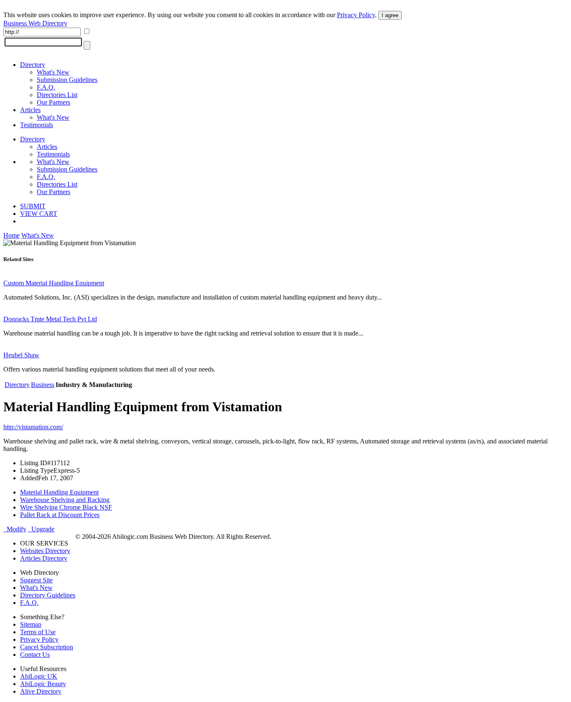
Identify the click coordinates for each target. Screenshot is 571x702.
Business (42, 384)
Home (11, 235)
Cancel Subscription (46, 647)
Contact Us (35, 654)
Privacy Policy (356, 14)
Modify (14, 529)
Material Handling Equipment (59, 492)
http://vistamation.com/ (33, 426)
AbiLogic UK (38, 676)
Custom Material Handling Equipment (53, 283)
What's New (53, 72)
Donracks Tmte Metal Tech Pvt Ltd (50, 319)
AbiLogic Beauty (43, 683)
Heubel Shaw (21, 355)
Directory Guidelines (47, 595)
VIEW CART (38, 213)
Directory (32, 64)
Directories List (57, 94)
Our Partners (53, 102)
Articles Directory (43, 558)
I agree (390, 15)
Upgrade (41, 529)
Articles (30, 109)
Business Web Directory (35, 23)
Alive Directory (40, 691)
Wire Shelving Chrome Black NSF (66, 507)
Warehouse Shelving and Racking (65, 499)
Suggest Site (36, 580)
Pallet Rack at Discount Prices (59, 514)
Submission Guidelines (67, 79)
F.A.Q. (46, 87)
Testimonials (36, 124)
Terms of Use (38, 631)
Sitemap (30, 624)
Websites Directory (45, 550)
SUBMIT (33, 206)
